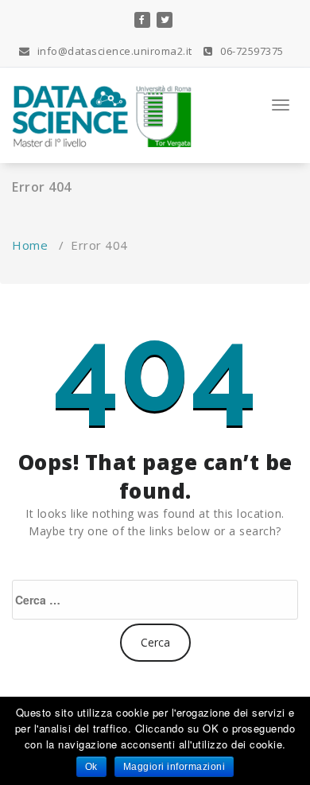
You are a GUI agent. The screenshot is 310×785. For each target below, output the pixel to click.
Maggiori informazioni (174, 766)
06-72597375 (251, 51)
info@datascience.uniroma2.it (113, 51)
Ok (91, 766)
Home (30, 245)
